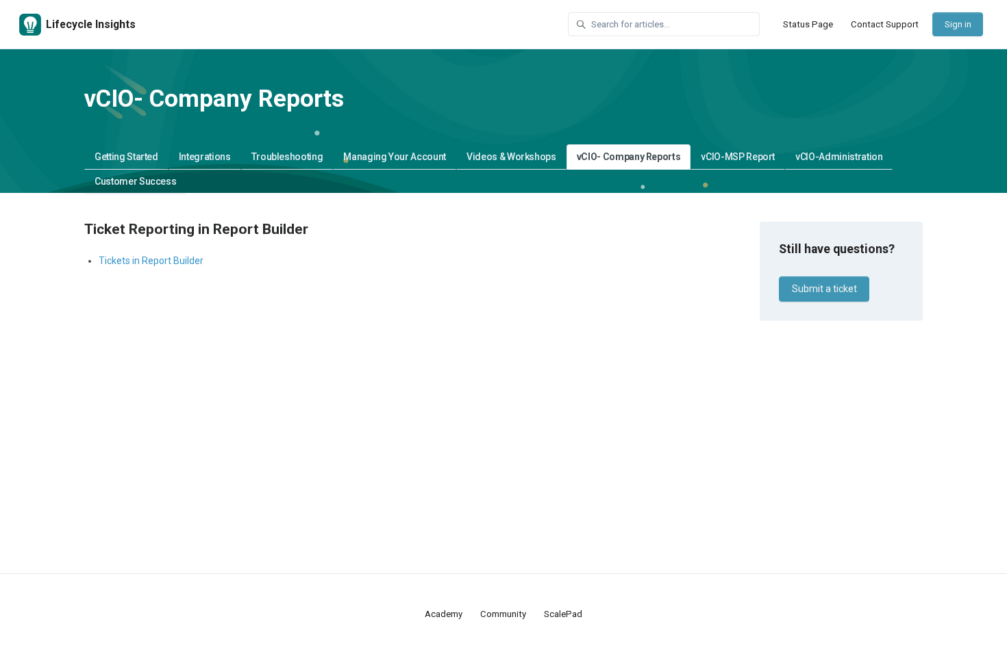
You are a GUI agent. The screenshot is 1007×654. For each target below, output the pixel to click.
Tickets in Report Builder (151, 260)
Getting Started (126, 156)
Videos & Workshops (511, 156)
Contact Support (885, 24)
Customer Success (135, 181)
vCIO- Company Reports (629, 156)
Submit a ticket (824, 288)
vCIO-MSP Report (738, 156)
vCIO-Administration (838, 156)
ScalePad (563, 614)
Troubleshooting (287, 156)
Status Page (808, 24)
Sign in (958, 24)
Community (503, 614)
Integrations (205, 156)
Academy (443, 614)
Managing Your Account (394, 156)
